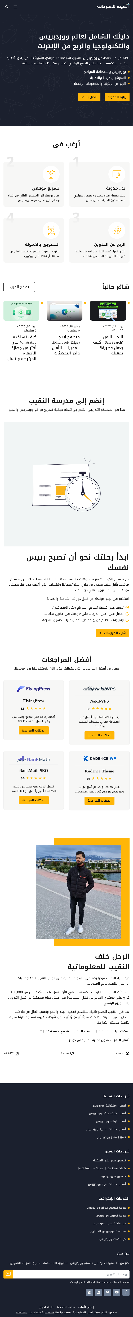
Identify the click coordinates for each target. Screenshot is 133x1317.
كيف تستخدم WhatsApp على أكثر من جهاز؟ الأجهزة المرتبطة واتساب (21, 347)
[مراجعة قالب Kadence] (99, 780)
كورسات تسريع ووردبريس (109, 1223)
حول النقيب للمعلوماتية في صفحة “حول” (70, 1031)
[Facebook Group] (89, 1292)
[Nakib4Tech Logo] (113, 8)
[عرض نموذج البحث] (6, 7)
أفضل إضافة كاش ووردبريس (107, 1113)
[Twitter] (107, 1292)
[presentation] (108, 311)
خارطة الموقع (46, 1307)
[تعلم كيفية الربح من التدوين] (99, 240)
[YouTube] (116, 1292)
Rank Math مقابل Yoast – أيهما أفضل (101, 1168)
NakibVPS (21, 1312)
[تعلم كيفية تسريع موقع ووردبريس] (33, 184)
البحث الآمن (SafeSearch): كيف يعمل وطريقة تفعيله (108, 345)
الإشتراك (8, 1274)
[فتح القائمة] (15, 7)
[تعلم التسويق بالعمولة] (33, 240)
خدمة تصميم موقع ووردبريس (106, 1207)
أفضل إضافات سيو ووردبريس (107, 1184)
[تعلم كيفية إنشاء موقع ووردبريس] (99, 184)
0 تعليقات (117, 330)
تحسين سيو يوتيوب (113, 1176)
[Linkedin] (98, 1292)
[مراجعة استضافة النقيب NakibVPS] (99, 712)
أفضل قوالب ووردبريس (111, 1121)
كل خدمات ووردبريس (112, 1239)
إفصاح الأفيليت (86, 1307)
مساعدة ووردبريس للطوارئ (108, 1231)
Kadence (49, 1312)
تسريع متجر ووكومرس (111, 1137)
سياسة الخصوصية (65, 1307)
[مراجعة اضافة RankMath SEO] (33, 780)
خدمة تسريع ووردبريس (111, 1215)
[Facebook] (126, 1292)
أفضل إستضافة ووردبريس (109, 1105)
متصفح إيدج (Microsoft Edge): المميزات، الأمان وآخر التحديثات (66, 345)
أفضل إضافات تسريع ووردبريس (106, 1129)
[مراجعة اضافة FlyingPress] (33, 712)
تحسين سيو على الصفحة (109, 1160)
